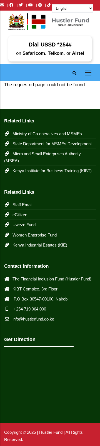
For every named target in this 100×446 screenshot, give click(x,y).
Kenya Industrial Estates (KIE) (39, 245)
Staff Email (22, 204)
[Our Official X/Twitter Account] (21, 5)
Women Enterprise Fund (34, 235)
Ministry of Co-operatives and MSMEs (47, 133)
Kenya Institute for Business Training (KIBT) (52, 170)
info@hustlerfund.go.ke (33, 319)
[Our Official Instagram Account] (40, 5)
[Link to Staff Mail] (2, 5)
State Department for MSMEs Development (52, 143)
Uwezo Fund (24, 224)
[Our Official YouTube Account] (30, 5)
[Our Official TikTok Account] (49, 5)
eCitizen (19, 214)
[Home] (50, 23)
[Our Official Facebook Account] (11, 5)
